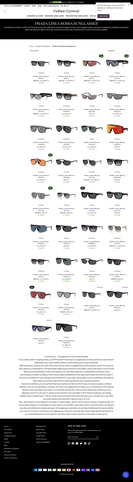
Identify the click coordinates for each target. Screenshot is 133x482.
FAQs (34, 6)
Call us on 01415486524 (13, 6)
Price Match (8, 429)
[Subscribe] (97, 437)
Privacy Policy (40, 436)
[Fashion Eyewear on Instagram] (69, 443)
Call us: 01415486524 (43, 442)
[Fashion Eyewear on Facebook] (73, 443)
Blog (39, 6)
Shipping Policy (41, 426)
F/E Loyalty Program (51, 6)
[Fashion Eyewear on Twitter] (81, 443)
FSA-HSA (7, 451)
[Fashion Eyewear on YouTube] (77, 443)
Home (32, 46)
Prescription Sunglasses (77, 16)
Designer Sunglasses (54, 16)
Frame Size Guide (9, 436)
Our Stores (65, 6)
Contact (27, 6)
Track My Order (41, 433)
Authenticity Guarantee (11, 448)
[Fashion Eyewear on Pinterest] (85, 443)
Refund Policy (40, 429)
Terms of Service (41, 439)
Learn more (103, 16)
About (6, 426)
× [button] (128, 4)
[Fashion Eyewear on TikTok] (89, 443)
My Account (8, 433)
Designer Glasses (35, 16)
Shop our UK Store (10, 455)
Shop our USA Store (10, 458)
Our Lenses (95, 16)
